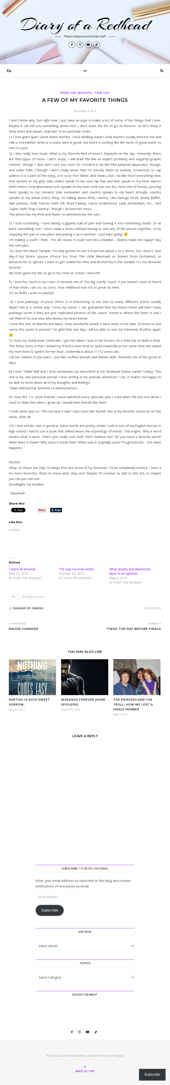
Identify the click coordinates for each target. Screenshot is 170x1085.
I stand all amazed (22, 569)
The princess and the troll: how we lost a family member (133, 704)
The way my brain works (76, 569)
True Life (102, 93)
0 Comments (152, 608)
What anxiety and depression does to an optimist (130, 571)
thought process (32, 597)
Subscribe (49, 910)
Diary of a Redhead (85, 24)
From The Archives (76, 93)
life (13, 597)
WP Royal (116, 1056)
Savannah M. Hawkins (28, 608)
